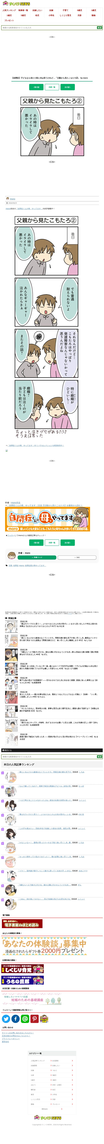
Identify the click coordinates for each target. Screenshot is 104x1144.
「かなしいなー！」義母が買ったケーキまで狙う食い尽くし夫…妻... (45, 842)
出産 (32, 1075)
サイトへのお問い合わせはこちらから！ (18, 1033)
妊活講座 (55, 1061)
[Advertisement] (52, 54)
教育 (32, 1094)
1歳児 (93, 10)
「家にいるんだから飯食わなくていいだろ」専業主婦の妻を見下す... (45, 772)
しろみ (81, 772)
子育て (65, 10)
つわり (54, 1070)
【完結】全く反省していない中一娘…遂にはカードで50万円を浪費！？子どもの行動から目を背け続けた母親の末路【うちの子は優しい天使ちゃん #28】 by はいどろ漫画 (59, 667)
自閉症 (16, 565)
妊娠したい (37, 10)
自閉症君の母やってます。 (35, 565)
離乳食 (33, 1090)
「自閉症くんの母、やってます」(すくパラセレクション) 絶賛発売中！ (35, 445)
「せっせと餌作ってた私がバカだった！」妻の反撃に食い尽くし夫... (45, 857)
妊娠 (51, 10)
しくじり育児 (65, 15)
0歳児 (79, 10)
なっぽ (81, 786)
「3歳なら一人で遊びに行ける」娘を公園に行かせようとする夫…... (44, 885)
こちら (70, 613)
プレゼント (9, 20)
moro (12, 199)
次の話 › (68, 87)
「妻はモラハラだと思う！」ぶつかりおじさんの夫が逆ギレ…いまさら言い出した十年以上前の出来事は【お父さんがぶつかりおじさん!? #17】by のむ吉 (58, 625)
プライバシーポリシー (11, 1039)
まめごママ (83, 871)
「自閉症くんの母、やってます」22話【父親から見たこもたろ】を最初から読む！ (45, 505)
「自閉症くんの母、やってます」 (29, 208)
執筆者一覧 (23, 10)
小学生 (51, 15)
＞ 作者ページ (37, 557)
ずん (79, 885)
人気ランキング (9, 10)
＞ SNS (77, 557)
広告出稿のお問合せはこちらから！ (16, 1036)
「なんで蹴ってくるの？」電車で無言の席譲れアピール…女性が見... (45, 786)
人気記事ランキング (38, 1061)
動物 (94, 15)
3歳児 (23, 15)
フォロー (11, 535)
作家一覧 (52, 87)
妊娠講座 (34, 1065)
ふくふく (82, 800)
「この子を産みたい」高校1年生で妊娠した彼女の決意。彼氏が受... (44, 828)
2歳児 (9, 15)
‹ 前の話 (36, 87)
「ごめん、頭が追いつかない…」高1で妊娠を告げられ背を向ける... (44, 899)
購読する (8, 750)
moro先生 (15, 502)
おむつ (33, 1085)
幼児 (37, 15)
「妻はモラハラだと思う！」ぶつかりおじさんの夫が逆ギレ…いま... (45, 814)
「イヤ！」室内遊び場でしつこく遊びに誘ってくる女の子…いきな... (45, 871)
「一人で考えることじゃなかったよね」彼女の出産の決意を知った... (45, 800)
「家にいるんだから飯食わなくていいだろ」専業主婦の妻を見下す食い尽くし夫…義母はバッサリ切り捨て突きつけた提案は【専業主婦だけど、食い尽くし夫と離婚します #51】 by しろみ (58, 639)
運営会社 (5, 1042)
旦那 (79, 15)
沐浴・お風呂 (57, 1085)
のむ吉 (81, 814)
